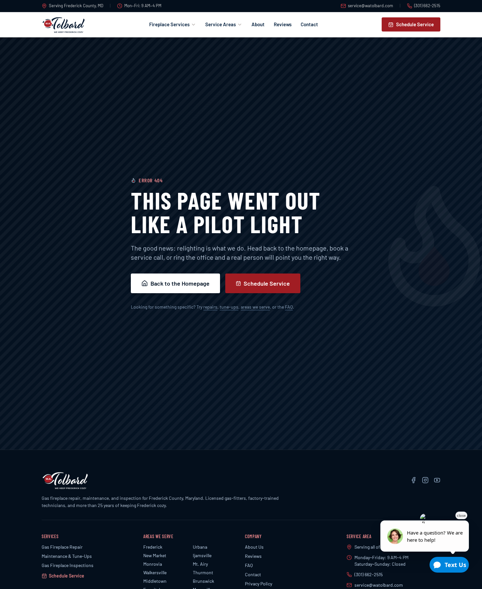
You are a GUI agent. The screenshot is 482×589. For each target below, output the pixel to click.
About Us (254, 547)
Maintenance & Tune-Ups (67, 556)
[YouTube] (437, 480)
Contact (309, 24)
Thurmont (203, 572)
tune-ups (229, 307)
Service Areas (220, 24)
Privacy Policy (258, 583)
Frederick (152, 547)
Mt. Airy (200, 564)
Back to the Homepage (180, 283)
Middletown (155, 581)
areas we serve (255, 307)
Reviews (282, 24)
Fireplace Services (169, 24)
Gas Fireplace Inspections (67, 565)
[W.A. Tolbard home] (64, 24)
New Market (154, 555)
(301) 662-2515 (427, 5)
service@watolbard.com (370, 5)
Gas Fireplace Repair (62, 547)
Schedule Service (415, 24)
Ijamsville (202, 555)
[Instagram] (425, 480)
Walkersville (155, 572)
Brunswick (203, 581)
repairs (210, 307)
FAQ (289, 307)
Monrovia (152, 564)
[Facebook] (413, 480)
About (258, 24)
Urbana (200, 547)
